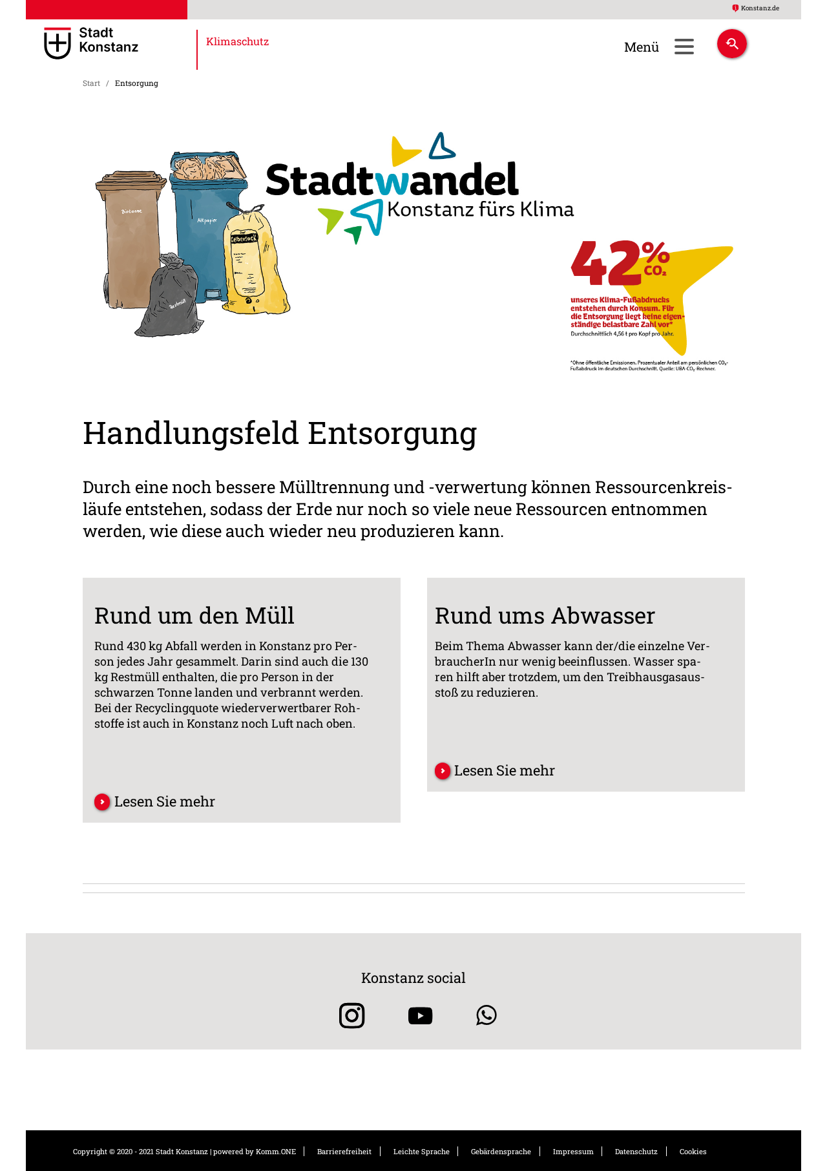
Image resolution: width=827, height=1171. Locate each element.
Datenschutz (636, 1151)
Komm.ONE (276, 1151)
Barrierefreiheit (344, 1151)
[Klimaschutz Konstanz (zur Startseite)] (128, 44)
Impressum (573, 1151)
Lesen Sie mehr (164, 801)
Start (91, 83)
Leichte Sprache (421, 1151)
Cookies (693, 1151)
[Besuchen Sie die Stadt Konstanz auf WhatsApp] (486, 1016)
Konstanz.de (760, 8)
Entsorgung (136, 83)
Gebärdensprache (501, 1151)
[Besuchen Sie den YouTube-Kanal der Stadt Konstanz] (420, 1015)
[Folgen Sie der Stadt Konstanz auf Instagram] (347, 1015)
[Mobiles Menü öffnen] (683, 46)
